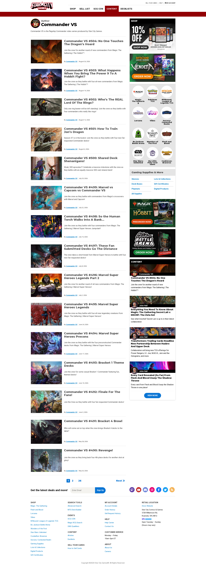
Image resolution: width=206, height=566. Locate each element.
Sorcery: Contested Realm (167, 122)
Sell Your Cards (151, 3)
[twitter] (165, 490)
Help (160, 3)
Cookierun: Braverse (167, 162)
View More (152, 395)
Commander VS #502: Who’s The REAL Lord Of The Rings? (93, 101)
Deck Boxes (137, 184)
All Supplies (137, 194)
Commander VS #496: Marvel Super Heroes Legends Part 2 (91, 276)
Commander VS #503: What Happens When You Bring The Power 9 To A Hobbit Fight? (92, 73)
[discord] (145, 490)
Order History (110, 510)
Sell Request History (113, 513)
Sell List (84, 9)
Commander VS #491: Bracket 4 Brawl (93, 421)
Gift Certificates (161, 184)
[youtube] (138, 490)
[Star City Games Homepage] (45, 6)
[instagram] (152, 490)
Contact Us (109, 526)
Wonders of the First (39, 529)
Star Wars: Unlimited (138, 162)
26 (79, 480)
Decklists (126, 9)
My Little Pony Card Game (152, 162)
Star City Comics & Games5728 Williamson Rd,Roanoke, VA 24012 (152, 513)
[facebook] (158, 490)
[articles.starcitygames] (172, 490)
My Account (111, 502)
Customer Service (114, 532)
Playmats (136, 189)
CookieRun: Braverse (39, 536)
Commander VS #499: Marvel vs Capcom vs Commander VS (88, 189)
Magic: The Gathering (138, 101)
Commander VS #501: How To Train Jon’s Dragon (91, 130)
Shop (73, 9)
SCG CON (98, 9)
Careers (108, 551)
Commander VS (71, 61)
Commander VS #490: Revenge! (88, 450)
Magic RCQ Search (75, 523)
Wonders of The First (152, 142)
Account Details (111, 506)
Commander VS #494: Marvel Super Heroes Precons (91, 335)
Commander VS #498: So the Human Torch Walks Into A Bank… (92, 218)
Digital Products (161, 189)
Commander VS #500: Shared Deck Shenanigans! (91, 159)
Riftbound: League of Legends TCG (166, 101)
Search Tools (75, 502)
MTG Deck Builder (74, 510)
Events (71, 515)
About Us (108, 548)
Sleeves (135, 179)
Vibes (152, 121)
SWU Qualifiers (73, 526)
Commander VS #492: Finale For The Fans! (92, 393)
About (108, 544)
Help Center (109, 523)
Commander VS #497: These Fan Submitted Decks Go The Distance (90, 247)
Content (112, 9)
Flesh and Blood (166, 142)
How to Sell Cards (75, 548)
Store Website (147, 506)
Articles (71, 535)
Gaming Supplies (37, 544)
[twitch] (132, 490)
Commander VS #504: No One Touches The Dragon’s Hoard (93, 42)
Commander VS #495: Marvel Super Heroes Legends (91, 305)
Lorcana (138, 121)
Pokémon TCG (152, 100)
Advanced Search (74, 506)
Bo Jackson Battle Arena (138, 142)
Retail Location (150, 502)
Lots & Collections (162, 179)
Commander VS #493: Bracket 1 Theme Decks (94, 364)
